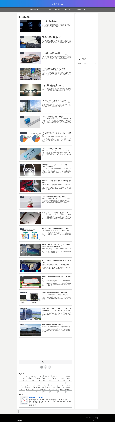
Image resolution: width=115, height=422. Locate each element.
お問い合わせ (82, 418)
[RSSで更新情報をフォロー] (35, 405)
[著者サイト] (30, 405)
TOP (87, 418)
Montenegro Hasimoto (36, 397)
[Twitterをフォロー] (31, 405)
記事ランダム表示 (93, 418)
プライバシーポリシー (73, 418)
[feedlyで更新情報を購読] (33, 405)
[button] (95, 63)
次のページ (45, 362)
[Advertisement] (45, 348)
